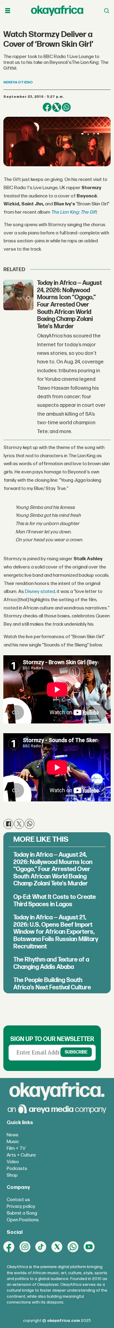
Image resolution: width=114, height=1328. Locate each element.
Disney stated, (40, 591)
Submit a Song (22, 1213)
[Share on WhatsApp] (66, 107)
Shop (12, 1175)
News (13, 1135)
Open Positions (23, 1220)
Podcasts (17, 1169)
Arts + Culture (21, 1155)
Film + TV (16, 1148)
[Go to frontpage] (57, 10)
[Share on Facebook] (47, 107)
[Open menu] (7, 11)
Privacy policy (21, 1206)
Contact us (18, 1200)
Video (13, 1162)
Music (13, 1142)
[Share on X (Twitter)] (56, 107)
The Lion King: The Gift (74, 212)
